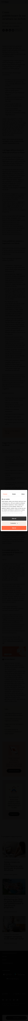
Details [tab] (14, 494)
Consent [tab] (5, 494)
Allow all (14, 518)
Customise (13, 523)
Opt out (14, 527)
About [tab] (23, 494)
